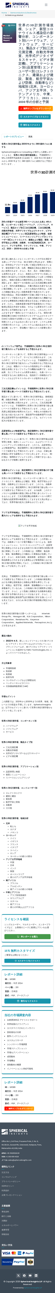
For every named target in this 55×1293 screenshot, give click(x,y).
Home (4, 12)
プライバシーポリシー (11, 1181)
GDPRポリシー (8, 1186)
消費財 (4, 1221)
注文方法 (5, 1172)
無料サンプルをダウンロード (37, 108)
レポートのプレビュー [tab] (14, 136)
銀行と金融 (6, 1216)
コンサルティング (9, 1177)
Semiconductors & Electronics (23, 12)
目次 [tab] (30, 136)
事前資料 (5, 1212)
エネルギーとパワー (10, 1225)
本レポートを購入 (29, 936)
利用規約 (5, 1190)
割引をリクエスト (31, 124)
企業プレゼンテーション (12, 1195)
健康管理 (5, 1230)
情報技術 (5, 1234)
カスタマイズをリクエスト (36, 116)
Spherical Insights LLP (33, 1287)
